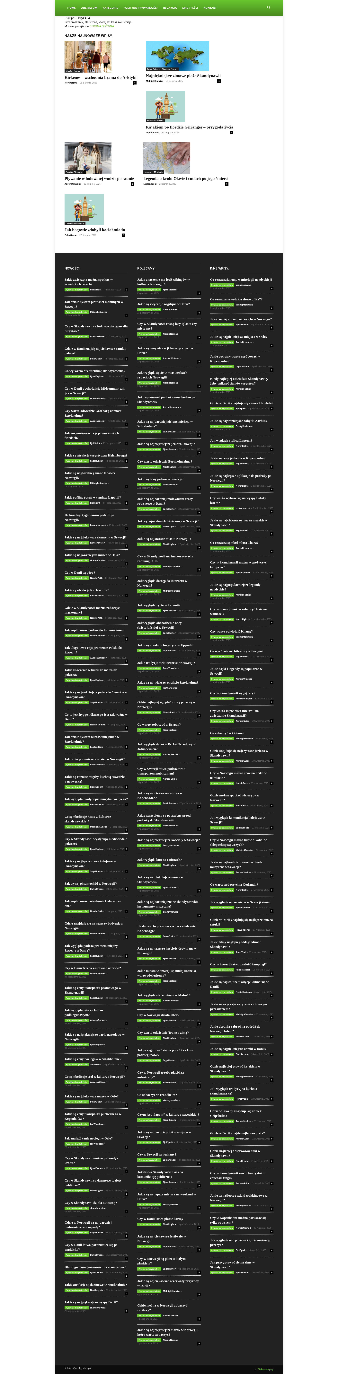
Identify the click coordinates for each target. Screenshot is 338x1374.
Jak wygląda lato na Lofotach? (159, 860)
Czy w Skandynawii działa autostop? (91, 1203)
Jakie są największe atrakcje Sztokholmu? (167, 682)
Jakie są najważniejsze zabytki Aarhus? (238, 421)
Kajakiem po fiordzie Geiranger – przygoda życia (189, 127)
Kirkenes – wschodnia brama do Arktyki (101, 77)
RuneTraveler (97, 542)
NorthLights (71, 82)
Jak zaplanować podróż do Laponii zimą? (94, 630)
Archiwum (89, 8)
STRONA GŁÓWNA (102, 26)
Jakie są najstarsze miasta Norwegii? (164, 539)
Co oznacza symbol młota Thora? (234, 543)
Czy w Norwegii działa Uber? (158, 1015)
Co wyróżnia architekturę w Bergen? (236, 651)
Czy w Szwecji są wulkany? (156, 1154)
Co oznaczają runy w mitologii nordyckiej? (241, 279)
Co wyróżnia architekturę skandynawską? (95, 371)
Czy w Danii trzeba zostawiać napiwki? (93, 968)
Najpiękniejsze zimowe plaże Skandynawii (183, 75)
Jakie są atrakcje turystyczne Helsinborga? (96, 455)
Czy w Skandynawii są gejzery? (232, 693)
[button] (268, 8)
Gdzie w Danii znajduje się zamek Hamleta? (241, 403)
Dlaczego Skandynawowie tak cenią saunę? (95, 1267)
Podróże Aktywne (155, 120)
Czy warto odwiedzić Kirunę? (231, 631)
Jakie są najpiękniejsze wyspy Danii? (91, 1302)
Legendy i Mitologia (154, 172)
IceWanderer (97, 1123)
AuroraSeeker (97, 336)
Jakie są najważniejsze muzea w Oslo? (92, 555)
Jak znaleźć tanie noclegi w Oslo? (89, 1138)
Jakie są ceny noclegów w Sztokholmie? (93, 1059)
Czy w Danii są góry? (80, 572)
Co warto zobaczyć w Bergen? (159, 724)
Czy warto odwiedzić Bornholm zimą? (164, 461)
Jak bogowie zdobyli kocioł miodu (95, 229)
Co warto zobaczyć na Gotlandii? (234, 884)
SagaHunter (96, 460)
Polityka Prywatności (140, 8)
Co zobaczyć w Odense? (227, 733)
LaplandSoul (152, 132)
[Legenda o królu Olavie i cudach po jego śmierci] (185, 158)
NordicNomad (97, 635)
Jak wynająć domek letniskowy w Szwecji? (168, 521)
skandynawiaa (98, 398)
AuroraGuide (170, 778)
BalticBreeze (97, 595)
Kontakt (210, 8)
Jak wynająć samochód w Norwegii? (91, 883)
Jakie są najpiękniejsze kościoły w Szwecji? (168, 840)
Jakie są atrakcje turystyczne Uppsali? (165, 645)
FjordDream (96, 786)
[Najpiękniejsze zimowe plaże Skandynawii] (183, 56)
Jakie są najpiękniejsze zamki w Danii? (238, 1049)
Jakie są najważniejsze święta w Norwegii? (241, 319)
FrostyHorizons (98, 525)
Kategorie (110, 8)
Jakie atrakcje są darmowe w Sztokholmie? (96, 1285)
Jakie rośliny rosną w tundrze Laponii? (93, 497)
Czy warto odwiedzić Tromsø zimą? (163, 1032)
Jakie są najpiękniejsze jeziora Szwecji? (166, 444)
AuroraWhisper (73, 183)
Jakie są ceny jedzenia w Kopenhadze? (238, 458)
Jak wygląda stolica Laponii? (231, 440)
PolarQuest (71, 235)
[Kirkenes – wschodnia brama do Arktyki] (101, 57)
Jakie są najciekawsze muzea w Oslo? (92, 1096)
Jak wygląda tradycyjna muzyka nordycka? (96, 799)
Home (71, 8)
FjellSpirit (95, 443)
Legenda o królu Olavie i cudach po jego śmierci (185, 178)
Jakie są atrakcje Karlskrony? (87, 590)
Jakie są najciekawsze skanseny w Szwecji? (96, 537)
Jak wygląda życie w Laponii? (159, 605)
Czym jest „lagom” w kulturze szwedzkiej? (168, 1114)
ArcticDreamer (171, 407)
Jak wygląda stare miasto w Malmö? (163, 995)
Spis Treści (190, 8)
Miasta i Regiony (73, 70)
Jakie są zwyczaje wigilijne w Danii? (163, 304)
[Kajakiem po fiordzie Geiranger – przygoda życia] (189, 106)
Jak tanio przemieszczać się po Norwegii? (95, 759)
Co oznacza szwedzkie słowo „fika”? (236, 299)
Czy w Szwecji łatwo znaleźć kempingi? (238, 964)
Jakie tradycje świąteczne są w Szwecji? (166, 663)
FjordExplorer (97, 376)
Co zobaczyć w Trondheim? (157, 1095)
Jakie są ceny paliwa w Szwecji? (160, 479)
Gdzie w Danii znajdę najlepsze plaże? (237, 1133)
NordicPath (96, 577)
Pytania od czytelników (76, 289)
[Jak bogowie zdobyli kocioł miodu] (95, 209)
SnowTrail (95, 289)
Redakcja (170, 8)
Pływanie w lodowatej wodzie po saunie (99, 178)
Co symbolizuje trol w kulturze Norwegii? (95, 1076)
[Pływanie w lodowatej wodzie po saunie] (99, 158)
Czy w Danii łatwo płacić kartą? (160, 1219)
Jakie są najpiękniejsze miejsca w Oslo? (239, 337)
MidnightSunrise (154, 80)
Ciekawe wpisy (265, 1369)
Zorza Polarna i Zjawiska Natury (162, 69)
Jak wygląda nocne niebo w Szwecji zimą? (240, 902)
